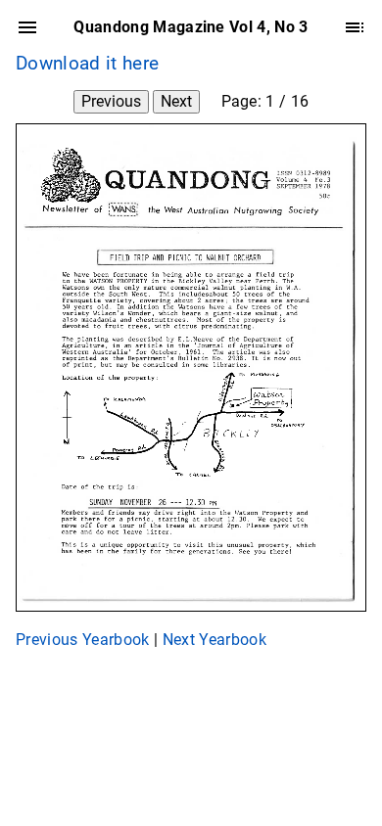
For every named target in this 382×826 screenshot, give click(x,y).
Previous (111, 101)
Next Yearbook (214, 639)
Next (176, 101)
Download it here (87, 63)
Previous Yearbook (83, 639)
